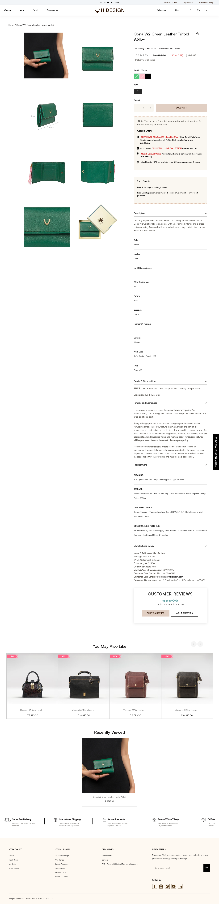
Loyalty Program (61, 864)
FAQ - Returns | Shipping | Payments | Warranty (120, 864)
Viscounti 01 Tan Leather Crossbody (138, 710)
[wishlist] (198, 10)
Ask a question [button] (184, 613)
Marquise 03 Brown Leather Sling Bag (36, 710)
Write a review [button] (155, 613)
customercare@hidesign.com (169, 577)
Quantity (137, 100)
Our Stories (59, 860)
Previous (194, 644)
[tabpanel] (32, 686)
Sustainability (60, 868)
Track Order (13, 860)
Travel (35, 10)
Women (7, 10)
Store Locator (107, 856)
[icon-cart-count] (205, 10)
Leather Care (60, 872)
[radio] (136, 76)
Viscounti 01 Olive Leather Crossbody (191, 710)
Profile (11, 856)
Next (200, 644)
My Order (12, 864)
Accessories (52, 10)
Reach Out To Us (61, 877)
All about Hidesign (62, 856)
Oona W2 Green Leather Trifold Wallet (35, 25)
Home (11, 25)
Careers (105, 860)
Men (22, 10)
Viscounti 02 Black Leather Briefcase (87, 710)
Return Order (14, 868)
